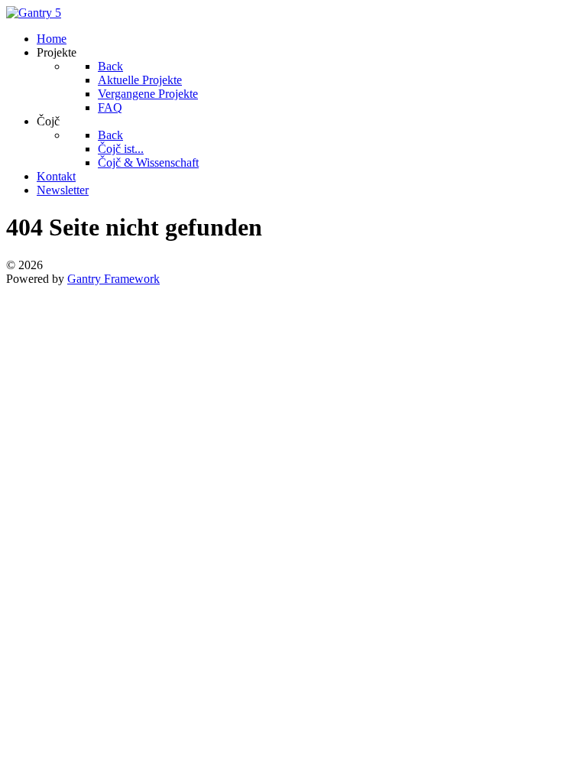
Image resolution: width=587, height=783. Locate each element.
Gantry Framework (113, 278)
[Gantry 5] (33, 12)
